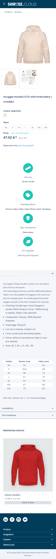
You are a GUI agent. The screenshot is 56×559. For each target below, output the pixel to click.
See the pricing (25, 145)
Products (7, 529)
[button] (4, 4)
